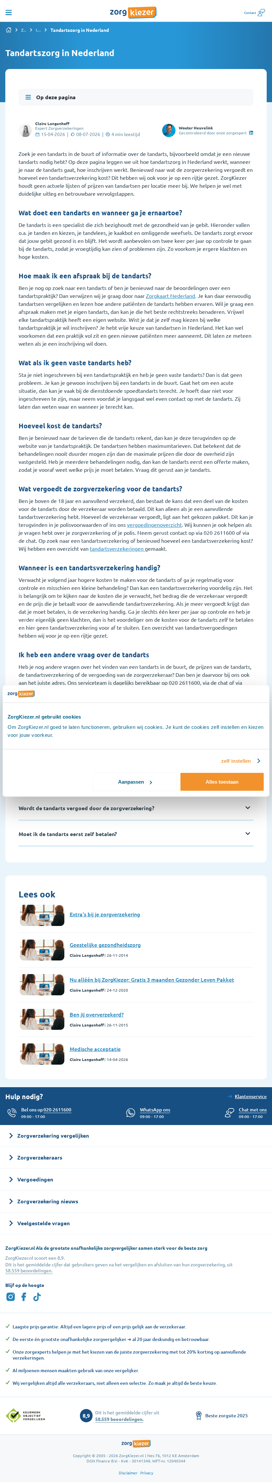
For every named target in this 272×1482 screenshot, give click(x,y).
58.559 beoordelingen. (28, 1270)
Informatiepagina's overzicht (38, 30)
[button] (253, 1110)
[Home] (8, 30)
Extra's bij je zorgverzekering (105, 914)
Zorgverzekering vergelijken (24, 30)
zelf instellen (236, 760)
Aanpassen (131, 782)
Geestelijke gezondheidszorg (105, 944)
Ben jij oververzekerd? (97, 1014)
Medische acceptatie (95, 1048)
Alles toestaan (222, 782)
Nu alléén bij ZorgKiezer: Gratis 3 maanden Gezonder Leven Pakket (152, 979)
